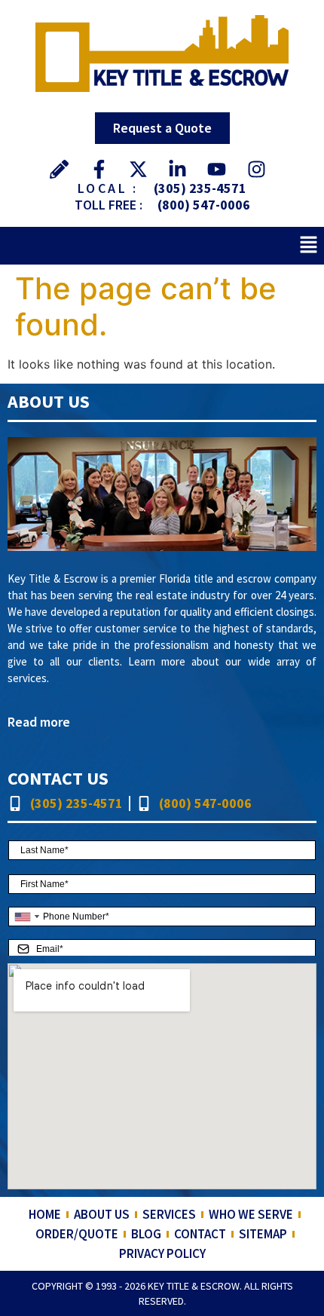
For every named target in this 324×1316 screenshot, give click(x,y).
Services (169, 1214)
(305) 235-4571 (200, 188)
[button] (309, 245)
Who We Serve (251, 1214)
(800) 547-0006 (203, 204)
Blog (146, 1234)
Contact (200, 1234)
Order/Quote (76, 1234)
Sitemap (263, 1234)
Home (45, 1214)
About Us (102, 1214)
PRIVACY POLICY (162, 1253)
